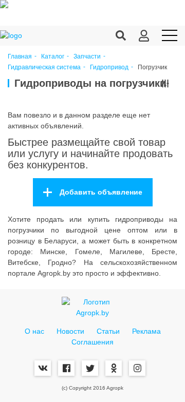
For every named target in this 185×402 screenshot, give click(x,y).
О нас (34, 331)
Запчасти (87, 56)
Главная (20, 56)
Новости (70, 331)
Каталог (52, 56)
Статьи (108, 331)
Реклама (146, 331)
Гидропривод (109, 67)
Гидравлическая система (44, 67)
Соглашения (92, 342)
